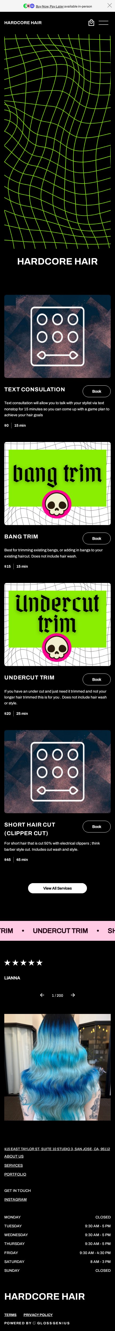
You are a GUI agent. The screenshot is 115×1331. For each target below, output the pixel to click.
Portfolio (15, 1174)
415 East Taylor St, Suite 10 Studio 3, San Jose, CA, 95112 (57, 1149)
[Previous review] (42, 996)
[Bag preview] (91, 22)
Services (13, 1165)
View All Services (57, 888)
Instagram (15, 1200)
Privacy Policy (38, 1315)
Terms (10, 1315)
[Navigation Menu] (103, 23)
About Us (14, 1156)
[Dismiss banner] (109, 5)
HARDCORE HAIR (23, 22)
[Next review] (72, 996)
